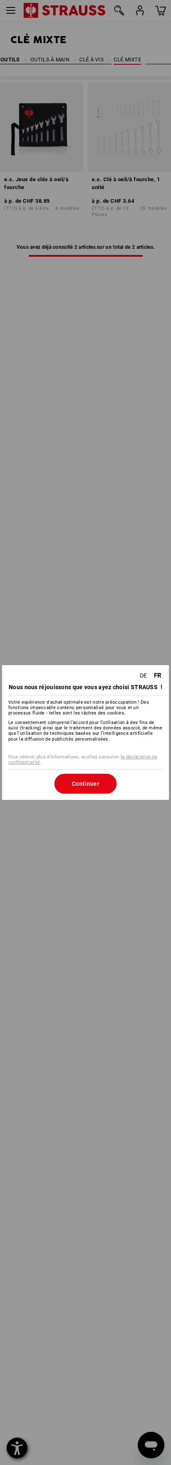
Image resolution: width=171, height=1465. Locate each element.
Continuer (85, 783)
